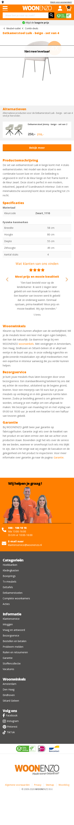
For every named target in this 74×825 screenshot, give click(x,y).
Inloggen (8, 624)
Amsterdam (9, 684)
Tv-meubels (9, 581)
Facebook (11, 715)
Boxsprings (9, 576)
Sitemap (50, 784)
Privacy (37, 784)
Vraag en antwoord (14, 630)
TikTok (11, 732)
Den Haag (8, 689)
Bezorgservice (11, 635)
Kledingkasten (11, 570)
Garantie (59, 457)
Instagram (13, 721)
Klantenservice (11, 618)
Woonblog (64, 784)
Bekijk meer (37, 147)
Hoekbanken (10, 564)
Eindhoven (9, 695)
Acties (6, 604)
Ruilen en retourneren (15, 652)
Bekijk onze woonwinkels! (61, 2)
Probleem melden (13, 646)
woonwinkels (26, 343)
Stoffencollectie (12, 663)
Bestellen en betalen (14, 641)
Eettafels (8, 587)
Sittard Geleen (11, 700)
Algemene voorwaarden (17, 784)
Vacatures (8, 669)
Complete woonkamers (16, 598)
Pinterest (12, 726)
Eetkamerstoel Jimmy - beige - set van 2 (47, 124)
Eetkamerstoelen (12, 592)
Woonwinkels (14, 679)
